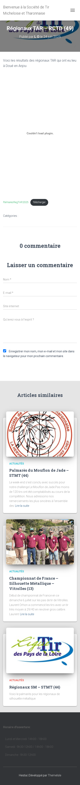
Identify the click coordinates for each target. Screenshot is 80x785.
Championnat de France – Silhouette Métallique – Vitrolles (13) (33, 583)
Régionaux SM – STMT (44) (34, 687)
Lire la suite (22, 505)
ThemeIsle (54, 775)
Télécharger (39, 202)
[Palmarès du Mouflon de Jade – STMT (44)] (40, 433)
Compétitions (51, 216)
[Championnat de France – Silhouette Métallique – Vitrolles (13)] (40, 541)
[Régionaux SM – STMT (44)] (40, 650)
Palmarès (12, 223)
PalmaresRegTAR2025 (15, 202)
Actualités (29, 216)
